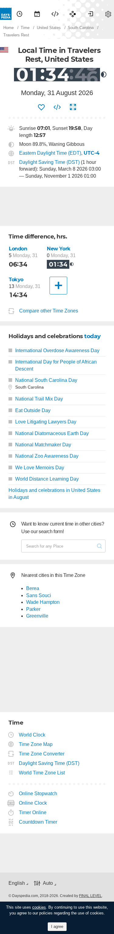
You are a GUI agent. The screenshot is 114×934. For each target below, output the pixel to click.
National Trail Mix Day (39, 398)
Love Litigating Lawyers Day (45, 421)
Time (19, 14)
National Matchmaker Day (43, 444)
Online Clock (33, 803)
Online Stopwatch (38, 793)
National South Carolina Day (46, 380)
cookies (39, 907)
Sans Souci (38, 595)
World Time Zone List (42, 772)
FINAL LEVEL (90, 896)
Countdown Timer (38, 822)
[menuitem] (19, 14)
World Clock (32, 734)
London (18, 249)
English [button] (17, 883)
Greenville (37, 615)
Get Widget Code (57, 107)
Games (72, 14)
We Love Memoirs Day (39, 467)
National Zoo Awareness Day (46, 456)
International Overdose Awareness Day (57, 350)
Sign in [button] (90, 14)
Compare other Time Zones (48, 310)
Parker (33, 609)
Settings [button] (108, 14)
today (92, 336)
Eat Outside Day (32, 410)
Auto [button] (48, 883)
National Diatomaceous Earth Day (52, 433)
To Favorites (41, 107)
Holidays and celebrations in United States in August (54, 494)
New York (59, 249)
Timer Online (33, 812)
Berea (32, 588)
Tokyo (16, 279)
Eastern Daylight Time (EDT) (50, 153)
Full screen (73, 107)
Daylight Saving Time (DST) (49, 162)
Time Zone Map (36, 744)
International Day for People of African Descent (56, 365)
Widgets (55, 14)
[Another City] (58, 285)
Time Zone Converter (41, 753)
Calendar (37, 14)
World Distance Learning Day (47, 479)
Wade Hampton (43, 602)
